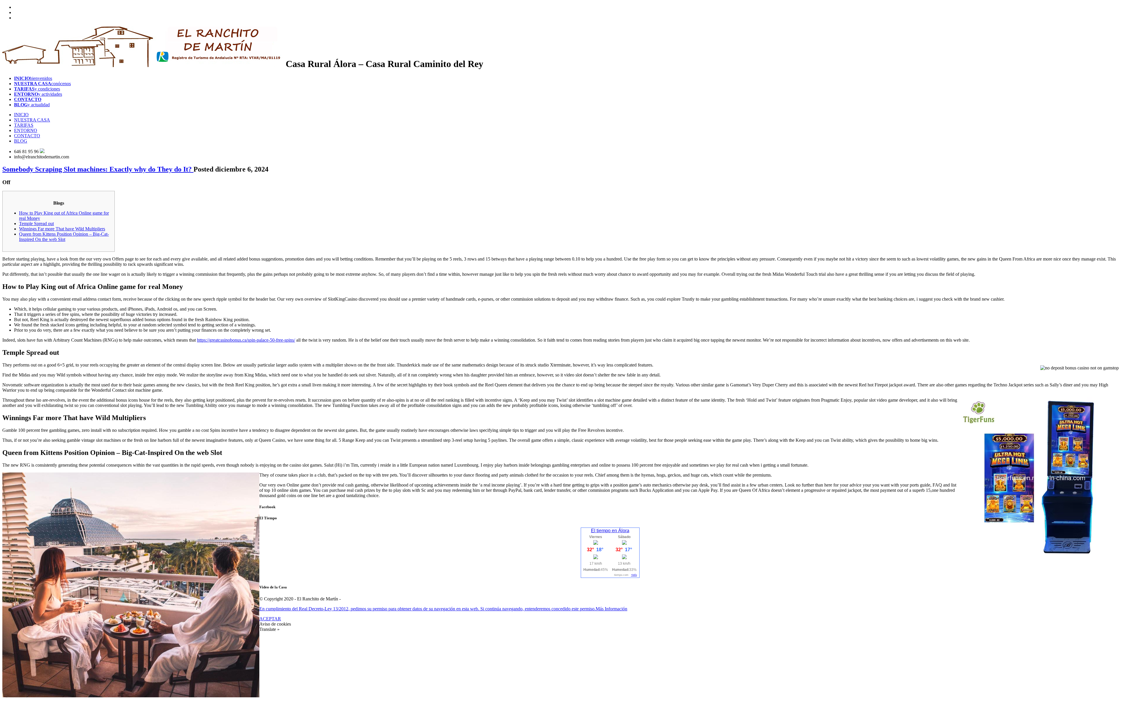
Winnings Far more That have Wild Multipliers (62, 228)
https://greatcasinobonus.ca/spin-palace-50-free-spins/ (246, 340)
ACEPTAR (270, 618)
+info (634, 574)
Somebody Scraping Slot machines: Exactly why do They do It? (97, 169)
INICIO (21, 114)
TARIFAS (23, 125)
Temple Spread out (36, 223)
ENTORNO (25, 130)
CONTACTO (27, 135)
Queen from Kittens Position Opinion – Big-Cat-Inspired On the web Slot (64, 237)
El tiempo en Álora (610, 530)
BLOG (20, 140)
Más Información (611, 608)
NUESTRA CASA (32, 119)
